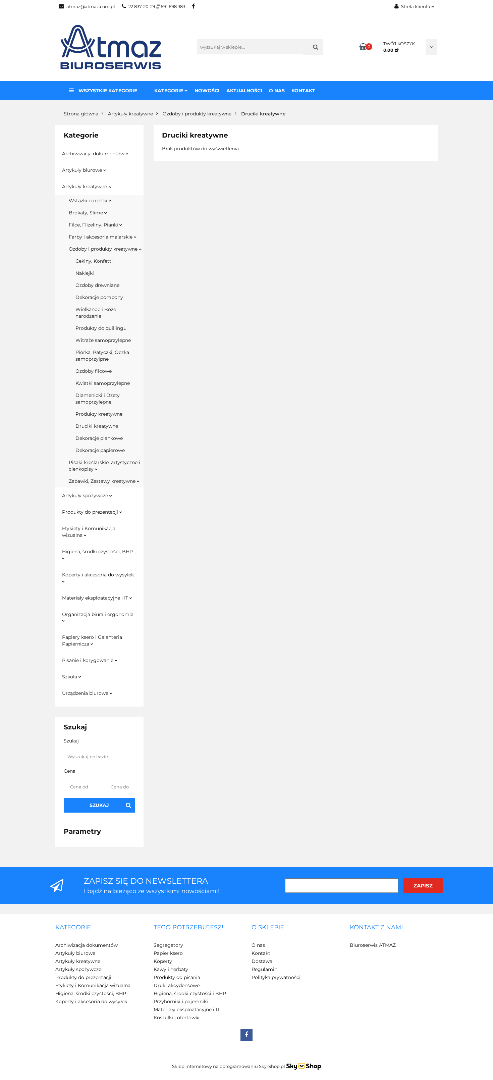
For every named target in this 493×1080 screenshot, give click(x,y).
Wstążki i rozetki (89, 201)
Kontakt (303, 91)
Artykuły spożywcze (85, 496)
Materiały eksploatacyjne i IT (95, 598)
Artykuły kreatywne (85, 187)
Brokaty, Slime (86, 213)
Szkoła (70, 677)
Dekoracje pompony (99, 297)
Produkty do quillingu (100, 328)
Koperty (163, 961)
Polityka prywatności (276, 977)
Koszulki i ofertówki (177, 1018)
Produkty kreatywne (98, 414)
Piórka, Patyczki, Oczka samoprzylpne (102, 355)
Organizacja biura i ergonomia (97, 614)
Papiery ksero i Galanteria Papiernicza (92, 640)
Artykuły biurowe (82, 170)
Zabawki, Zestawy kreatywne (103, 481)
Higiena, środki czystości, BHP (97, 552)
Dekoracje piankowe (99, 438)
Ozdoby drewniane (97, 285)
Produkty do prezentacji (90, 512)
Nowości (207, 91)
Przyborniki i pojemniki (181, 1001)
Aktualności (244, 91)
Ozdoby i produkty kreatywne (104, 249)
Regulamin (264, 969)
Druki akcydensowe (177, 985)
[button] (73, 927)
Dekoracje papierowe (100, 450)
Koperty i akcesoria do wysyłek (98, 575)
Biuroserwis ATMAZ (373, 945)
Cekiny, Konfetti (94, 261)
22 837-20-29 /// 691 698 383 (156, 6)
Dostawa (262, 961)
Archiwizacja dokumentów (94, 154)
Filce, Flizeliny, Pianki (94, 225)
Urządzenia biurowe (86, 693)
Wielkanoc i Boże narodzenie (95, 312)
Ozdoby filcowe (93, 371)
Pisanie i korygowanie (88, 660)
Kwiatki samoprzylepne (102, 383)
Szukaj (99, 805)
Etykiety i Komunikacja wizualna (88, 531)
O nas (277, 91)
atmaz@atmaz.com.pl (90, 6)
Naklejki (84, 273)
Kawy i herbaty (171, 969)
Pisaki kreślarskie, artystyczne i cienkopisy (104, 465)
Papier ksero (168, 953)
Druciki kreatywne (96, 426)
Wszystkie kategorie (107, 91)
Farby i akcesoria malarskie (101, 237)
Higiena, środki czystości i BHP (190, 993)
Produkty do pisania (177, 977)
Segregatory (168, 945)
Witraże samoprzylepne (103, 340)
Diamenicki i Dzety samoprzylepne (97, 398)
